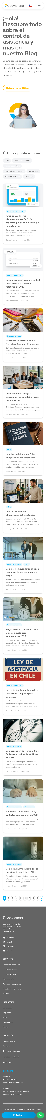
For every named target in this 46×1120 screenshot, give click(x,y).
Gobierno (6, 1027)
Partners (6, 1046)
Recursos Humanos (12, 176)
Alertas (6, 994)
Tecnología (29, 176)
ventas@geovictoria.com (12, 1094)
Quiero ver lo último (17, 88)
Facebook (10, 937)
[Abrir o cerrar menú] (39, 5)
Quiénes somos (9, 1041)
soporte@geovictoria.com (13, 1082)
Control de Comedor (11, 974)
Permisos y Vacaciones (12, 984)
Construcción (8, 1008)
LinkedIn (10, 942)
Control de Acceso (10, 969)
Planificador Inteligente (12, 989)
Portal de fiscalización (11, 1057)
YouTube (10, 951)
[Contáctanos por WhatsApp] (40, 1115)
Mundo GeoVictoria (12, 166)
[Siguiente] (41, 898)
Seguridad (7, 1013)
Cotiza (19, 1115)
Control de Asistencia (22, 160)
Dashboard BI (8, 979)
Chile (7, 160)
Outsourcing (8, 1022)
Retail (5, 1017)
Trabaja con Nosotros (11, 1051)
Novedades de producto (14, 171)
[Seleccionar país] (32, 5)
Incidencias (7, 1063)
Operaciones (33, 171)
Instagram (10, 946)
